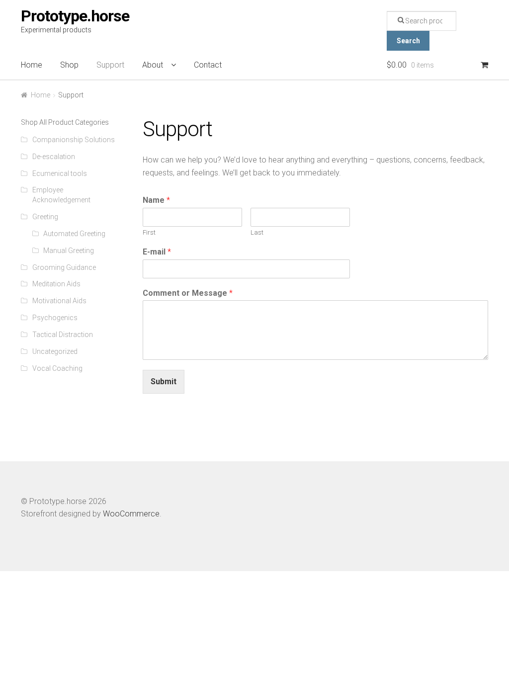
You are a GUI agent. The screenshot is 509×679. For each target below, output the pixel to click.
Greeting (45, 217)
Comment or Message (188, 293)
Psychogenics (55, 318)
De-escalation (53, 157)
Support (110, 65)
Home (31, 65)
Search (408, 41)
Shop (69, 65)
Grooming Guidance (64, 267)
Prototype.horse (75, 15)
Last (257, 232)
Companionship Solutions (73, 140)
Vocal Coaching (57, 368)
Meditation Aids (56, 284)
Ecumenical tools (59, 173)
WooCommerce (131, 513)
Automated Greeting (74, 234)
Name (156, 200)
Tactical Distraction (62, 335)
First (149, 232)
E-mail (157, 251)
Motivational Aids (59, 301)
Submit (163, 381)
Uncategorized (55, 351)
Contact (208, 65)
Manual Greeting (68, 251)
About (152, 65)
